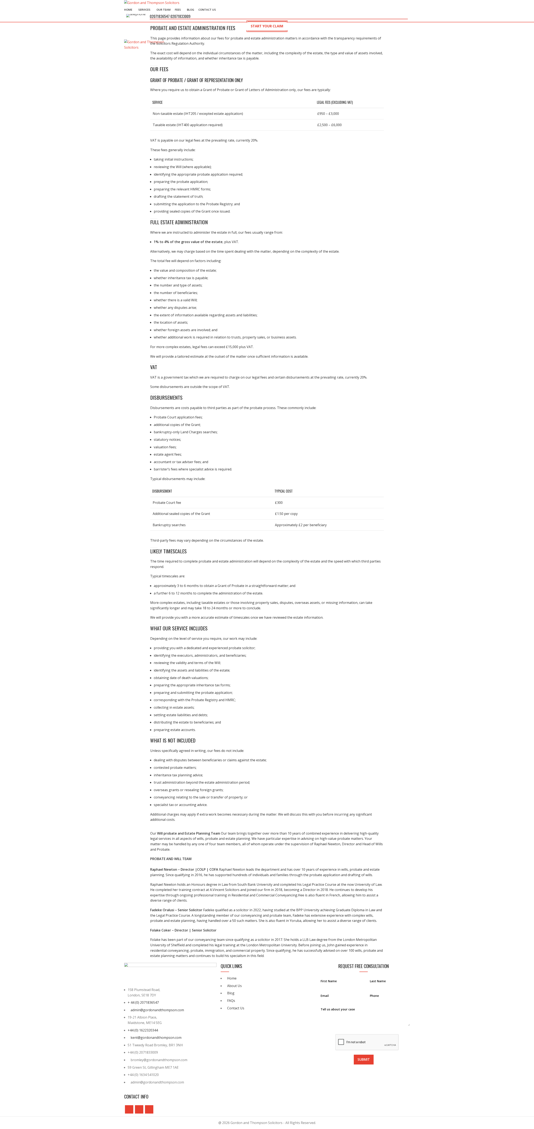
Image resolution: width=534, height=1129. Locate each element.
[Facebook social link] (129, 1109)
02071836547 (160, 16)
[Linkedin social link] (149, 1109)
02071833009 (180, 16)
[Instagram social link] (139, 1109)
